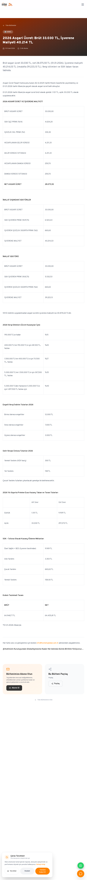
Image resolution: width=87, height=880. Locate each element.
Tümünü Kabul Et (42, 871)
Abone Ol (15, 688)
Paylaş (57, 684)
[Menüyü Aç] (82, 4)
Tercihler (13, 871)
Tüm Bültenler (10, 25)
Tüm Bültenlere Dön (44, 700)
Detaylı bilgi (40, 864)
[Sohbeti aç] (80, 873)
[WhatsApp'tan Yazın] (80, 865)
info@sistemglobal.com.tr (47, 643)
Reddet (27, 871)
